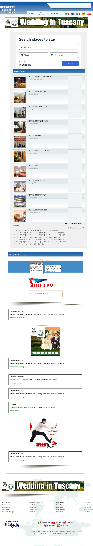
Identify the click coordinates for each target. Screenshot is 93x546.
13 (43, 230)
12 (40, 230)
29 (40, 232)
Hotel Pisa (75, 533)
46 (40, 235)
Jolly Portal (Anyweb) (45, 531)
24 (24, 232)
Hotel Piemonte (60, 505)
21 (14, 232)
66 (50, 237)
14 (46, 230)
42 (27, 235)
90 (20, 242)
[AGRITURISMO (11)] (53, 267)
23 (21, 232)
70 (62, 237)
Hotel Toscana (87, 502)
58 (24, 237)
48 (46, 235)
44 (33, 235)
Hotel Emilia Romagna (8, 512)
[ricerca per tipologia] (53, 265)
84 (55, 239)
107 (27, 244)
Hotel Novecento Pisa (16, 311)
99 (48, 242)
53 (62, 235)
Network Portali (35, 531)
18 (59, 230)
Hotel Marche (60, 502)
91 (23, 242)
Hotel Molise (32, 512)
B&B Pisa (13, 404)
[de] (83, 13)
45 (37, 235)
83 (52, 239)
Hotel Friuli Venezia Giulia (36, 502)
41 (24, 235)
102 (60, 242)
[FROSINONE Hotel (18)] (36, 264)
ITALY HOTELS (57, 533)
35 (59, 232)
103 (64, 242)
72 (17, 239)
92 (26, 242)
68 (56, 237)
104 (14, 244)
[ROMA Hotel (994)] (36, 269)
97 (42, 242)
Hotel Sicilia (59, 512)
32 (49, 232)
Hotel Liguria (32, 507)
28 (37, 232)
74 (23, 239)
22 (17, 232)
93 (29, 242)
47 (43, 235)
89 (17, 242)
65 (47, 237)
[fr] (78, 13)
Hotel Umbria (87, 507)
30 (43, 232)
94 (32, 242)
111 (43, 244)
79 (39, 239)
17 (56, 230)
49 (49, 235)
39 (17, 235)
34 (56, 232)
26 (30, 232)
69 (59, 237)
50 (52, 235)
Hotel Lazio (32, 505)
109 (35, 244)
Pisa (67, 533)
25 (27, 232)
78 (36, 239)
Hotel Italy (58, 523)
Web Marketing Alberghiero (57, 531)
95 (36, 242)
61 (34, 237)
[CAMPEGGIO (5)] (53, 270)
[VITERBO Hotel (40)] (36, 270)
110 (39, 244)
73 (20, 239)
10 (34, 230)
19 (62, 230)
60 (31, 237)
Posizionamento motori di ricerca (72, 531)
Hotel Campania (6, 509)
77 (32, 239)
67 (53, 237)
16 (53, 230)
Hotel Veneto (87, 512)
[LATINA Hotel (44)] (36, 266)
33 (52, 232)
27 (33, 232)
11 (37, 230)
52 (59, 235)
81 (45, 239)
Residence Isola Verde (17, 376)
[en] (72, 13)
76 (29, 239)
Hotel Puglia (59, 507)
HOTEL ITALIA (42, 533)
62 (37, 237)
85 (58, 239)
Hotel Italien (70, 523)
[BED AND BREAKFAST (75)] (53, 268)
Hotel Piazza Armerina (73, 228)
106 (23, 244)
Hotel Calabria (6, 507)
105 (19, 244)
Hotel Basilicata (6, 505)
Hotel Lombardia (33, 509)
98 (45, 242)
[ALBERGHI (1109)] (53, 271)
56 (17, 237)
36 (62, 232)
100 (52, 242)
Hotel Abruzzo (6, 502)
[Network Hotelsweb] (7, 10)
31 (46, 232)
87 (64, 239)
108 (31, 244)
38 (14, 235)
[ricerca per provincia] (36, 263)
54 (65, 235)
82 (48, 239)
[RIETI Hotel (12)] (36, 267)
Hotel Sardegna (60, 509)
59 (27, 237)
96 (39, 242)
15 (50, 230)
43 (30, 235)
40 (21, 235)
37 (65, 232)
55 (14, 237)
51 (56, 235)
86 (61, 239)
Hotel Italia (64, 525)
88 (13, 242)
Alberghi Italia (46, 523)
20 (65, 230)
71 (13, 239)
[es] (89, 13)
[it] (67, 13)
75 (26, 239)
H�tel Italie (52, 525)
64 (43, 237)
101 (56, 242)
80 (42, 239)
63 (40, 237)
